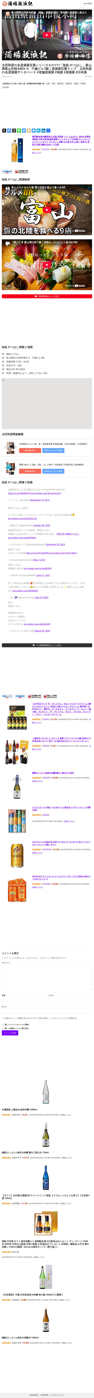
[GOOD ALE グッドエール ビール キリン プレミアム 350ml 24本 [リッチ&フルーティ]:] (17, 891)
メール (50, 995)
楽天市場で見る (30, 450)
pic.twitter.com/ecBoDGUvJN (22, 518)
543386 (46, 884)
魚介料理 (6, 87)
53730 (46, 149)
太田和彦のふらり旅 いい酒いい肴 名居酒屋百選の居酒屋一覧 (23, 83)
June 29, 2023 (41, 597)
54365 (46, 746)
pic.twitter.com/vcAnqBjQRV (37, 568)
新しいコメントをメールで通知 (17, 1025)
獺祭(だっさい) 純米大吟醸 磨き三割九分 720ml (25, 1152)
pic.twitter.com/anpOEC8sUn (22, 537)
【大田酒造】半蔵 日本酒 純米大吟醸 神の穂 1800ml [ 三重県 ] (32, 1294)
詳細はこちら (37, 781)
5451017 (16, 1158)
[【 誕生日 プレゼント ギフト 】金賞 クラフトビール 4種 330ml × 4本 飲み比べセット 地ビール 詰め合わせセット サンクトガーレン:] (17, 752)
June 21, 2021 (43, 575)
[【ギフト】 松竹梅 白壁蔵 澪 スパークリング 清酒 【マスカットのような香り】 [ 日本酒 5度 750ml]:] (45, 1178)
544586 (16, 1203)
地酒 (53, 83)
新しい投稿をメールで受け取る (17, 1028)
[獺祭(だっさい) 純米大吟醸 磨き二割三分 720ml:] (17, 787)
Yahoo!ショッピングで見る (53, 450)
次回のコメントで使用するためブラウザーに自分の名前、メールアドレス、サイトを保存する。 (41, 1018)
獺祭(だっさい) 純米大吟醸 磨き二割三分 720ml (53, 773)
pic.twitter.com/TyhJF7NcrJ (63, 553)
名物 (48, 83)
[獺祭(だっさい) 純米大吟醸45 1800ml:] (45, 1320)
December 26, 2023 (55, 544)
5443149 (16, 1343)
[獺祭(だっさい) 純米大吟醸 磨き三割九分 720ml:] (45, 1135)
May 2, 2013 (39, 560)
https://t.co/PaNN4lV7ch (20, 493)
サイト (4, 1007)
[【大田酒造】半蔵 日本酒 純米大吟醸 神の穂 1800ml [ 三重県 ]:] (45, 1277)
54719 (15, 1252)
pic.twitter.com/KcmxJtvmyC (46, 493)
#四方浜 (60, 534)
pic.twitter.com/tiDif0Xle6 (25, 590)
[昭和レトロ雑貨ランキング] (50, 697)
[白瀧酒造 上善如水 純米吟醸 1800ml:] (45, 1092)
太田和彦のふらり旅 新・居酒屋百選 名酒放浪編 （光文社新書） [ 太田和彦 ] (53, 444)
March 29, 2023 (42, 631)
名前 (3, 995)
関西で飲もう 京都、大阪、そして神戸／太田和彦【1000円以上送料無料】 (52, 465)
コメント (6, 963)
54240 (46, 719)
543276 (16, 1115)
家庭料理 (69, 83)
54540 (46, 815)
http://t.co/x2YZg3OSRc (37, 553)
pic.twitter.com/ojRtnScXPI (37, 624)
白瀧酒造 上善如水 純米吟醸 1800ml (19, 1109)
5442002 (47, 849)
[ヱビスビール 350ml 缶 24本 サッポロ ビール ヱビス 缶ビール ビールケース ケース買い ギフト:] (17, 856)
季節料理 (60, 83)
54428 (15, 1300)
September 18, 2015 (39, 500)
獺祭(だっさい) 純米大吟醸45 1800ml (20, 1337)
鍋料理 (83, 83)
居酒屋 (76, 83)
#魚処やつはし (72, 534)
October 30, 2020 (41, 525)
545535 (46, 778)
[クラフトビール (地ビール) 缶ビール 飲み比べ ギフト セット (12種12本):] (17, 822)
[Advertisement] (47, 109)
